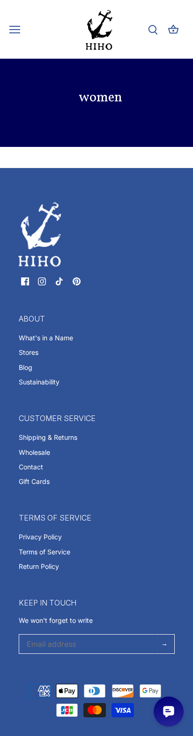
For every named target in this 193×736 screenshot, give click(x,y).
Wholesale (34, 452)
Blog (25, 367)
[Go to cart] (173, 29)
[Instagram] (42, 281)
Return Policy (39, 566)
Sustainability (39, 382)
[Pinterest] (77, 281)
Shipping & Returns (48, 437)
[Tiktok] (59, 281)
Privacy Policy (40, 537)
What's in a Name (46, 338)
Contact (31, 467)
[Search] (152, 29)
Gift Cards (34, 481)
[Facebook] (25, 281)
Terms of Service (44, 552)
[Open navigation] (14, 29)
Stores (28, 352)
